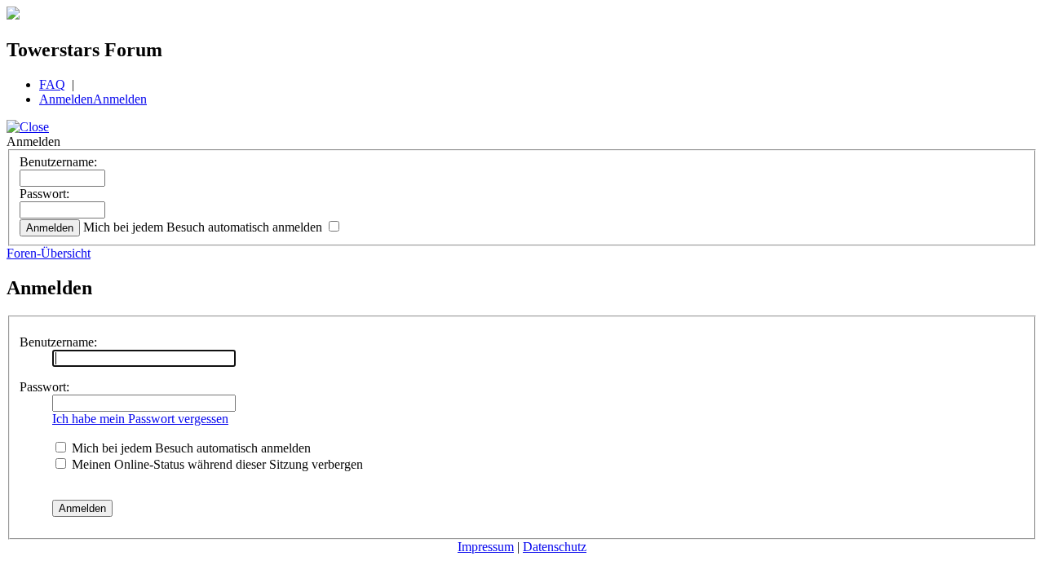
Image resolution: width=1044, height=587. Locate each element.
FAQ (52, 84)
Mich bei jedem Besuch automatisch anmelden (204, 227)
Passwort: (44, 194)
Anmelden (66, 99)
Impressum (486, 547)
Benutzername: (58, 162)
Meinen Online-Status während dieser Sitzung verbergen (216, 464)
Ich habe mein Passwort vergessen (140, 419)
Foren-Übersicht (49, 253)
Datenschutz (554, 547)
